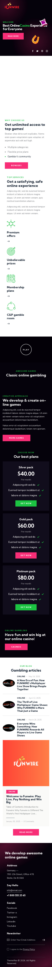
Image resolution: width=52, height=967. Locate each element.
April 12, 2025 (35, 698)
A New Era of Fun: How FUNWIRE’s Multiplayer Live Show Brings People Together (31, 685)
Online (21, 676)
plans (10, 290)
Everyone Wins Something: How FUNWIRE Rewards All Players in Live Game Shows (30, 729)
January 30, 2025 (13, 821)
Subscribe (43, 940)
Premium (13, 232)
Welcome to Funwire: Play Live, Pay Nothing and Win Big (24, 799)
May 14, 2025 (34, 676)
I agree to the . (22, 949)
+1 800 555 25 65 (16, 895)
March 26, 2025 (35, 720)
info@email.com (14, 890)
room (10, 318)
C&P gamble (15, 314)
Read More (13, 36)
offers (11, 236)
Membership (15, 287)
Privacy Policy (29, 949)
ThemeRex (12, 960)
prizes (11, 263)
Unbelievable (16, 260)
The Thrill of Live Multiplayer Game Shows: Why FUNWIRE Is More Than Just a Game (32, 706)
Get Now (26, 503)
